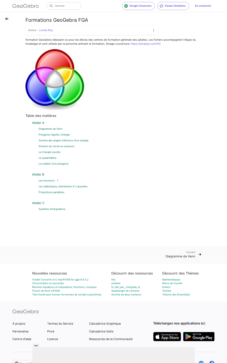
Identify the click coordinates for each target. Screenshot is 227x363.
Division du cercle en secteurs (56, 146)
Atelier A (38, 123)
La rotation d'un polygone (53, 163)
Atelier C (38, 203)
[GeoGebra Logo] (25, 6)
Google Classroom (140, 5)
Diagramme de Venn (50, 128)
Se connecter (203, 5)
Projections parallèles (51, 192)
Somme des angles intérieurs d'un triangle (64, 140)
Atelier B (38, 174)
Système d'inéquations (52, 209)
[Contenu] (7, 19)
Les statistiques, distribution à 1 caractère (63, 186)
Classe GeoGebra (175, 5)
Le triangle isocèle (49, 152)
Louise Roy (46, 30)
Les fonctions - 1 (48, 180)
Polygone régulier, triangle (54, 134)
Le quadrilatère (48, 157)
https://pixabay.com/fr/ (145, 43)
